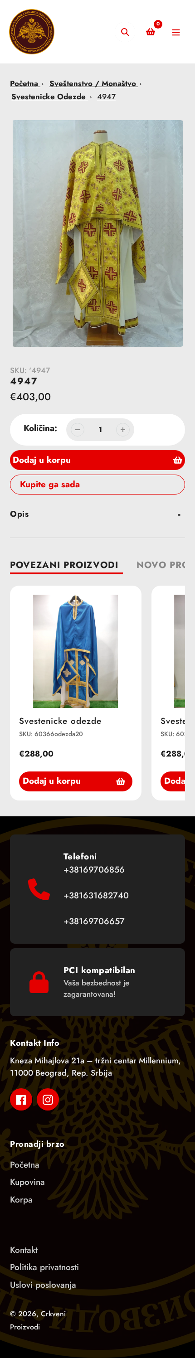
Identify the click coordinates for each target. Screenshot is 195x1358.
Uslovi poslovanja (43, 1285)
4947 (106, 96)
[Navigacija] (176, 32)
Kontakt (24, 1250)
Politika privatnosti (44, 1267)
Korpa (21, 1199)
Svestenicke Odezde (48, 96)
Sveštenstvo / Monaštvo (92, 83)
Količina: (40, 428)
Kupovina (27, 1182)
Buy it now (34, 484)
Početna (25, 83)
